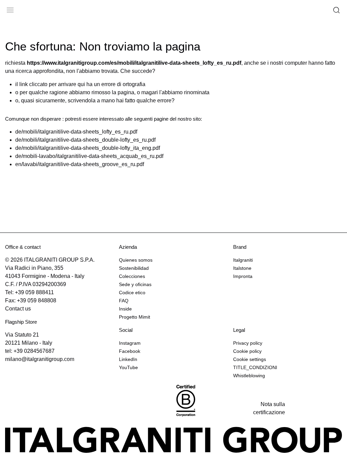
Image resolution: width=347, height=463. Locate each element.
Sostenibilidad (134, 268)
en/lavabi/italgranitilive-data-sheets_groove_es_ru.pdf (79, 164)
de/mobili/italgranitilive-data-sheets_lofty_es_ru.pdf (76, 132)
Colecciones (132, 276)
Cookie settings (249, 359)
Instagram (130, 343)
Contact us (18, 308)
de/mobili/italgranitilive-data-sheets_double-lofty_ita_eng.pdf (87, 148)
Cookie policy (247, 351)
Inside (125, 308)
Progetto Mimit (134, 317)
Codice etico (132, 292)
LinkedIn (128, 359)
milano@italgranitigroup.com (39, 359)
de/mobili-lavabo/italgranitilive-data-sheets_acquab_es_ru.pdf (89, 156)
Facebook (129, 351)
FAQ (123, 300)
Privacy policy (247, 343)
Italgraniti (243, 260)
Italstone (242, 268)
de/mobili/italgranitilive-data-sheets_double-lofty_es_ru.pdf (85, 140)
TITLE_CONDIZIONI (255, 367)
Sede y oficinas (135, 284)
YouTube (128, 367)
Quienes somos (135, 260)
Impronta (242, 276)
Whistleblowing (249, 375)
